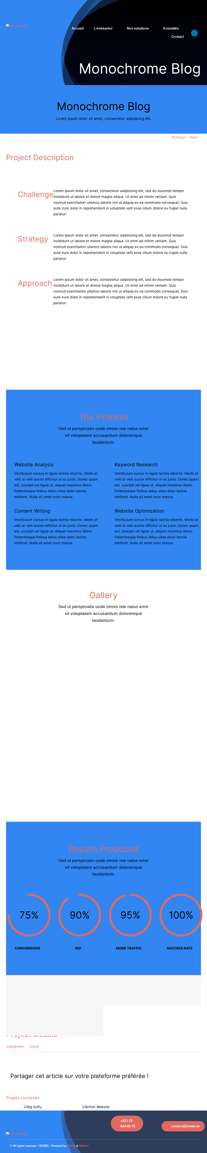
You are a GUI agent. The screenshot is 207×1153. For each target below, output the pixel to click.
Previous (179, 137)
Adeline (84, 1145)
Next (193, 137)
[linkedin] (194, 33)
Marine (71, 1145)
